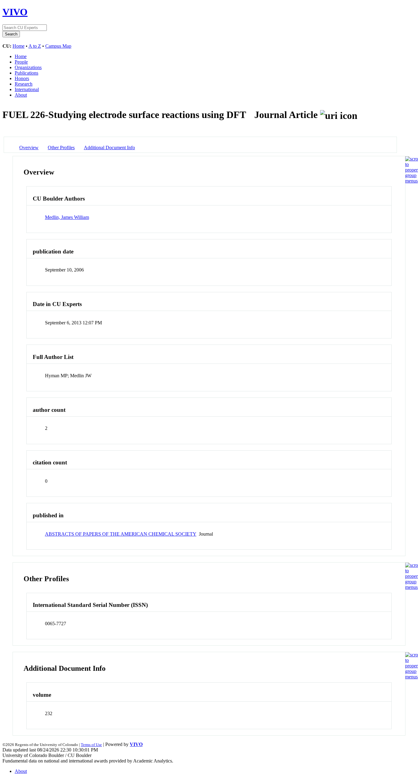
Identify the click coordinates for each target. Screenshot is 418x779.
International (27, 89)
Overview (29, 147)
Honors (22, 78)
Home (18, 46)
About (21, 95)
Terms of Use (91, 744)
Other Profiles (61, 147)
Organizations (28, 67)
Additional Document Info (109, 147)
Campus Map (58, 46)
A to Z (34, 46)
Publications (26, 73)
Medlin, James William (67, 217)
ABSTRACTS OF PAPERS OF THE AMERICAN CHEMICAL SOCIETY (120, 534)
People (21, 62)
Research (23, 84)
